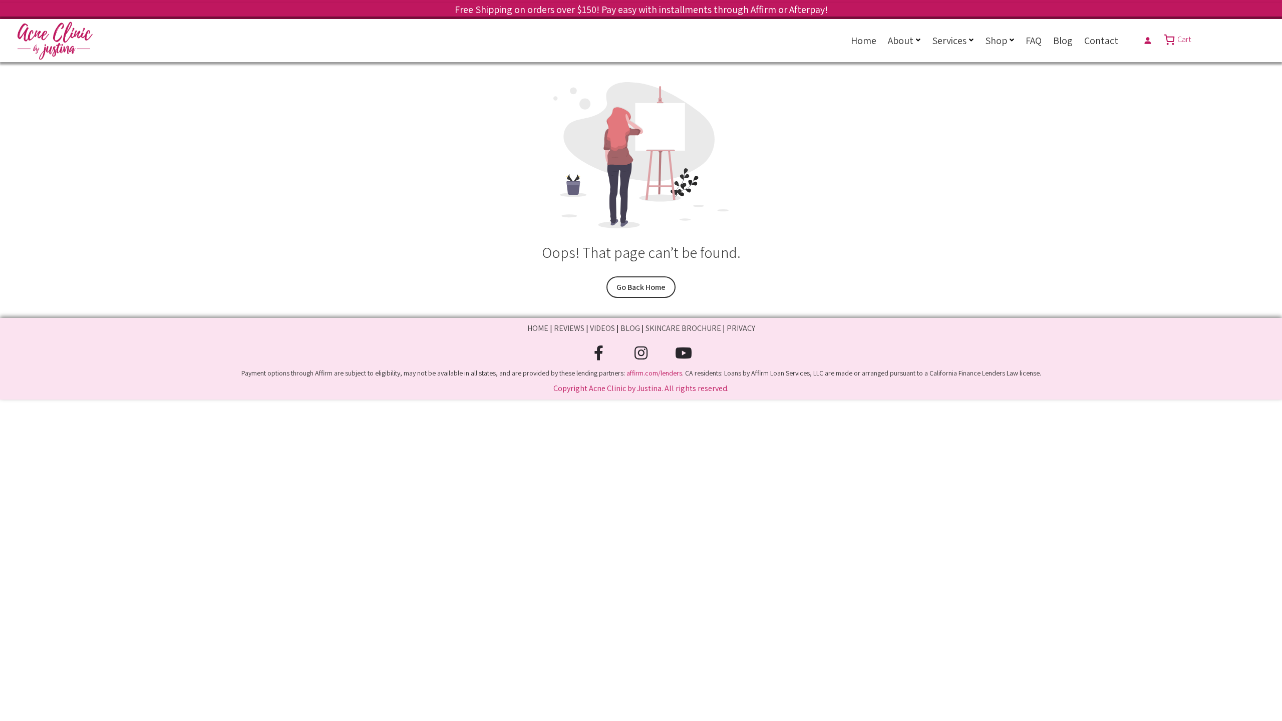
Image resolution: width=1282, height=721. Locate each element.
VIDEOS (602, 328)
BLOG (630, 328)
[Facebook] (598, 353)
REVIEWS (569, 328)
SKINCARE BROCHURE (683, 328)
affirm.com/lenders (654, 373)
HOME (537, 328)
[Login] (1147, 40)
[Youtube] (684, 353)
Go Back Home (641, 287)
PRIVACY (741, 328)
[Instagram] (641, 353)
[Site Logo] (55, 41)
